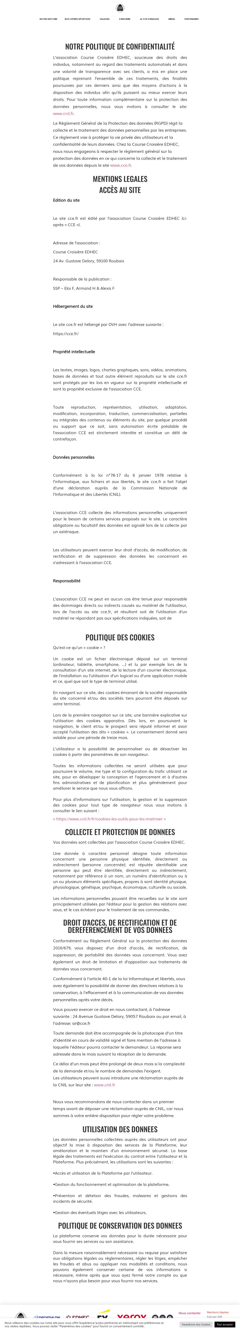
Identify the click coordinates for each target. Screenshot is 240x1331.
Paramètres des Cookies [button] (196, 1324)
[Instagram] (162, 1318)
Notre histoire (48, 18)
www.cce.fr (120, 165)
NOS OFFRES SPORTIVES (77, 18)
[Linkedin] (155, 1318)
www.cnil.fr (63, 113)
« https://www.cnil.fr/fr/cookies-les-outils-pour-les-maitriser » (109, 819)
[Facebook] (170, 1318)
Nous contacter (190, 1313)
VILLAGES (105, 18)
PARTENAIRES (191, 18)
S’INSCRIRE (124, 18)
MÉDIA (171, 18)
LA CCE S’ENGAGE (149, 18)
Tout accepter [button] (225, 1324)
